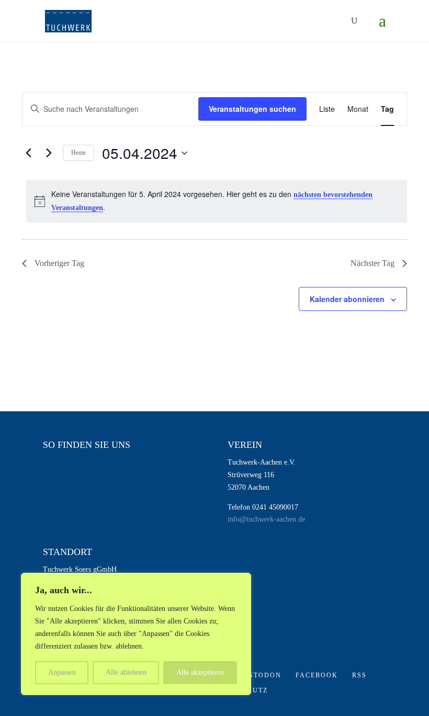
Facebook (317, 675)
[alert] (216, 201)
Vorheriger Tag (59, 263)
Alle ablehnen (126, 672)
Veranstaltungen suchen (252, 108)
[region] (136, 634)
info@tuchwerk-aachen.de (266, 519)
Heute (78, 152)
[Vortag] (28, 153)
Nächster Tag (372, 263)
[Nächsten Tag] (48, 153)
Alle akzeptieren (200, 672)
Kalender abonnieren (347, 299)
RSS (359, 675)
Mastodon (258, 675)
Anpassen (62, 672)
